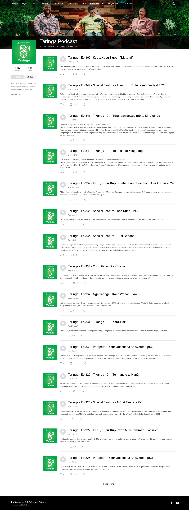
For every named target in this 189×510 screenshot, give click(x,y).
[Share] (84, 74)
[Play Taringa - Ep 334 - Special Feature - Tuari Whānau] (63, 237)
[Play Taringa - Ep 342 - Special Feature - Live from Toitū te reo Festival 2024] (63, 87)
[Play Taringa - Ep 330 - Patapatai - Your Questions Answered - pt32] (63, 348)
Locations (128, 3)
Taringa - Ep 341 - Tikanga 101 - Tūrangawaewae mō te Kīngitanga (114, 116)
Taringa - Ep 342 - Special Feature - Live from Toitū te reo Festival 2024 (116, 85)
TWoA (83, 3)
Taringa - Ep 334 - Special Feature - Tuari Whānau (102, 236)
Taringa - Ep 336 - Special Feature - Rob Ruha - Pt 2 (103, 211)
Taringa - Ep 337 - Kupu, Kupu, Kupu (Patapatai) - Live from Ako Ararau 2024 (120, 183)
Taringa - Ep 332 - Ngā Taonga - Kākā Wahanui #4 (102, 294)
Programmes (114, 3)
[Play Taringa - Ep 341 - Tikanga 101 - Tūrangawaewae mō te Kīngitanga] (63, 117)
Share (18, 77)
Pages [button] (25, 3)
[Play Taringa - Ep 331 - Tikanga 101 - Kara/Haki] (63, 323)
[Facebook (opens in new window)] (171, 503)
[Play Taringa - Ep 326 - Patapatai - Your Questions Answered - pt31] (63, 459)
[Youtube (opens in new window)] (177, 503)
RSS (31, 77)
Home (15, 3)
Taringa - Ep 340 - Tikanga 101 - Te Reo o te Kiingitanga (106, 151)
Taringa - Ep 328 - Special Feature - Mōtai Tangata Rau (105, 402)
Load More (108, 483)
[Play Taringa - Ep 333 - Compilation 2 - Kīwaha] (63, 268)
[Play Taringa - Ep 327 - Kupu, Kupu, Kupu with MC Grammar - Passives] (63, 432)
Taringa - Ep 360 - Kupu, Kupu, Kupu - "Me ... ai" (100, 57)
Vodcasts (59, 3)
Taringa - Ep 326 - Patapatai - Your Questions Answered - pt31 (110, 458)
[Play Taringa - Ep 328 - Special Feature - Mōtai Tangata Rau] (63, 404)
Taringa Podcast (58, 41)
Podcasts (46, 3)
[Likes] (61, 335)
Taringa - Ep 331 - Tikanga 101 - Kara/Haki (97, 322)
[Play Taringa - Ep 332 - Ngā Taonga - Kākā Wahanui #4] (63, 296)
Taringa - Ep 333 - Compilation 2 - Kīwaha (96, 266)
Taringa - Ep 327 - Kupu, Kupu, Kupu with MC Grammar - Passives (113, 430)
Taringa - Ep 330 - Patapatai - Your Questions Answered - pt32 (110, 347)
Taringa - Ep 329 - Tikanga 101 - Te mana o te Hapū (103, 374)
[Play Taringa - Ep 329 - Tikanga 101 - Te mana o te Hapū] (63, 376)
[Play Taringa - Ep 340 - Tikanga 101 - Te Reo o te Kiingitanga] (63, 152)
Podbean (27, 505)
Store (35, 3)
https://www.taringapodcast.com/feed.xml (59, 46)
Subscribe (71, 3)
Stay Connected (97, 3)
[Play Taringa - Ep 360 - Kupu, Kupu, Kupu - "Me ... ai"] (63, 59)
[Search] (173, 3)
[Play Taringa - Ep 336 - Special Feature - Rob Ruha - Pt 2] (63, 212)
